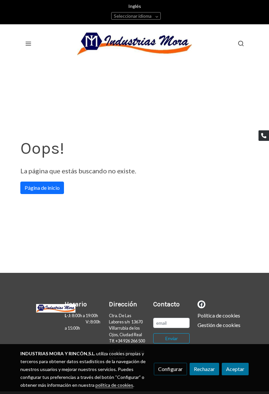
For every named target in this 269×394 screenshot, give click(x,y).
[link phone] (264, 135)
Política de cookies (218, 315)
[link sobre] (38, 307)
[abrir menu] (28, 43)
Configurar (170, 369)
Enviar (171, 338)
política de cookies (114, 385)
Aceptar (235, 369)
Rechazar (204, 369)
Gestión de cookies (218, 325)
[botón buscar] (240, 43)
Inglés (134, 6)
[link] (134, 43)
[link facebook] (201, 304)
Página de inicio (42, 188)
